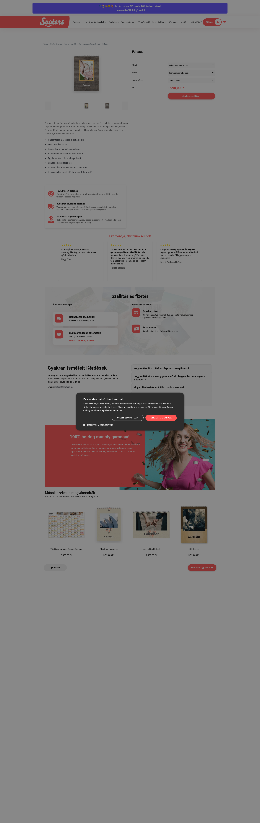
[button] (98, 424)
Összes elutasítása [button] (127, 417)
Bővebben (117, 410)
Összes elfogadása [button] (161, 417)
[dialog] (130, 411)
